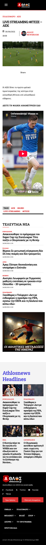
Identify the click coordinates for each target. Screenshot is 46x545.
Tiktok (8, 494)
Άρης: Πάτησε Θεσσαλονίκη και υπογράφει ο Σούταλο (20, 266)
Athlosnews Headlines (16, 376)
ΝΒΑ (4, 440)
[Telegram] (28, 78)
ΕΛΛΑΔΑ (6, 248)
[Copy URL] (34, 78)
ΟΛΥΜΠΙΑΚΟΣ (29, 440)
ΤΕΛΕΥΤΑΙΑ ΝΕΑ (16, 224)
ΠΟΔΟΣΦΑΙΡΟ (9, 17)
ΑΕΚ (19, 17)
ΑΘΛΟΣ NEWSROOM (33, 33)
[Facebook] (5, 78)
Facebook (9, 490)
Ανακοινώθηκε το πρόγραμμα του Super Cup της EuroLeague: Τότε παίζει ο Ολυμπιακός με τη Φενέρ (21, 237)
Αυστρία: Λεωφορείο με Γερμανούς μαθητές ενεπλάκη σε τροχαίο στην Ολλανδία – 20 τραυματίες (22, 281)
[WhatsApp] (17, 78)
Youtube (35, 490)
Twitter (23, 490)
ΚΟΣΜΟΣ (5, 275)
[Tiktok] (3, 494)
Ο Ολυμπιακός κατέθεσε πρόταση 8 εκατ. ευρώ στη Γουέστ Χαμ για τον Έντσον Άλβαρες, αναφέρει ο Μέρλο (33, 449)
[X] (11, 78)
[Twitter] (16, 490)
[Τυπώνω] (40, 78)
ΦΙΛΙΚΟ (20, 208)
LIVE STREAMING (11, 211)
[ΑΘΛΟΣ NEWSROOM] (23, 33)
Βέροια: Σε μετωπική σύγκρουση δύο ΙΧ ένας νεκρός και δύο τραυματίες (23, 252)
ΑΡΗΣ (4, 262)
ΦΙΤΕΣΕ (26, 211)
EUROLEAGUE (7, 231)
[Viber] (23, 78)
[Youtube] (29, 490)
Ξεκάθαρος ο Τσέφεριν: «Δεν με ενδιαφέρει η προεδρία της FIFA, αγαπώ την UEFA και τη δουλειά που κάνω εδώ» (23, 299)
